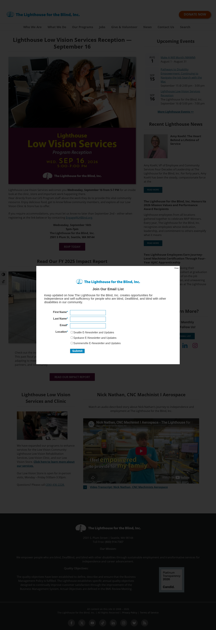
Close (176, 268)
